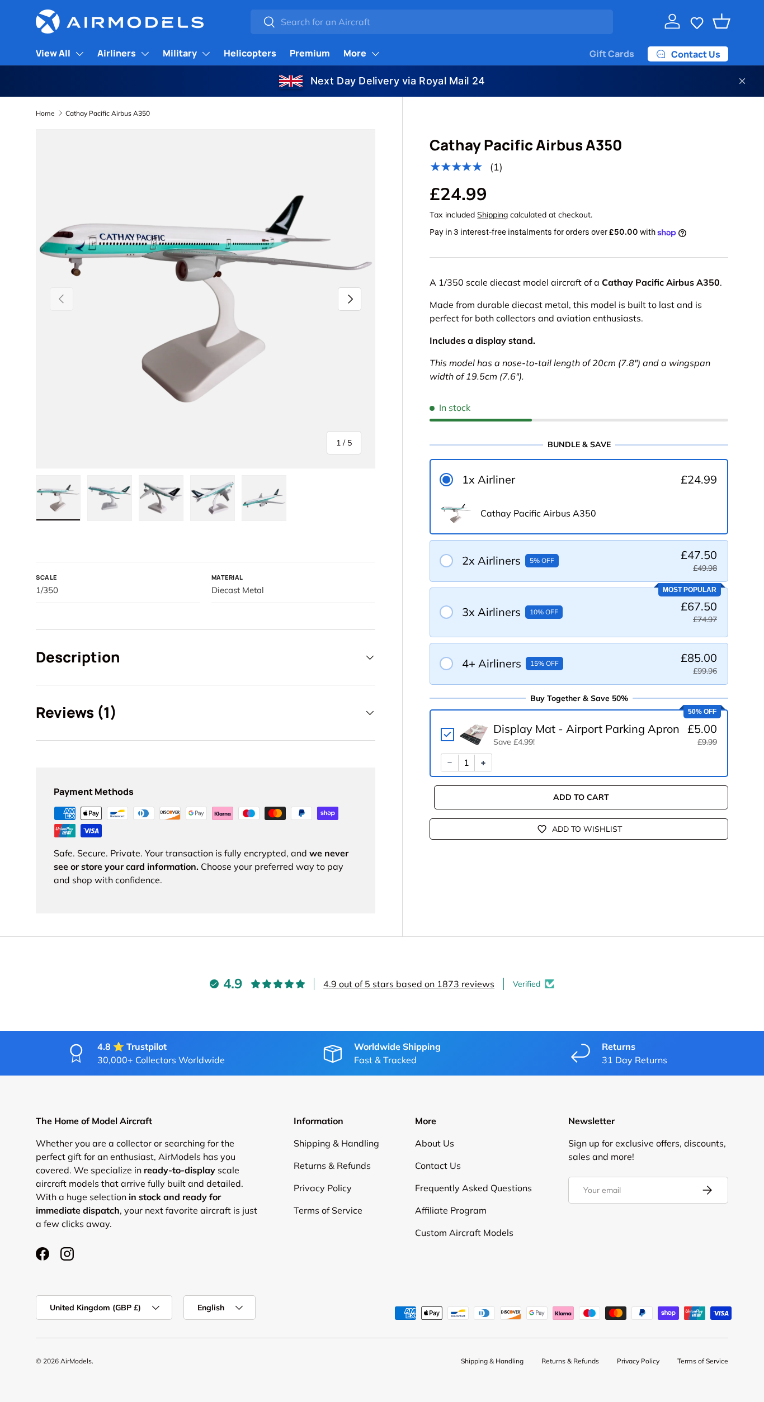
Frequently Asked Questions (473, 1187)
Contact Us (438, 1165)
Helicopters (250, 53)
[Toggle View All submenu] (79, 53)
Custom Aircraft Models (464, 1232)
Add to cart (581, 798)
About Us (434, 1143)
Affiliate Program (451, 1210)
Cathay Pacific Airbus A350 (107, 113)
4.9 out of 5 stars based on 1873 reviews (408, 983)
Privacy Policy (323, 1187)
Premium (310, 53)
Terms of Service (328, 1210)
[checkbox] (579, 734)
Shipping (492, 215)
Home (45, 113)
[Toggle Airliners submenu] (145, 53)
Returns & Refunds (332, 1165)
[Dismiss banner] (742, 81)
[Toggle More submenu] (375, 53)
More (354, 53)
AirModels (76, 1361)
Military (180, 53)
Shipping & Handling (336, 1143)
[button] (697, 21)
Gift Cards (611, 54)
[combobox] (431, 22)
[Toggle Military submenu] (206, 53)
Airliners (116, 53)
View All (53, 53)
